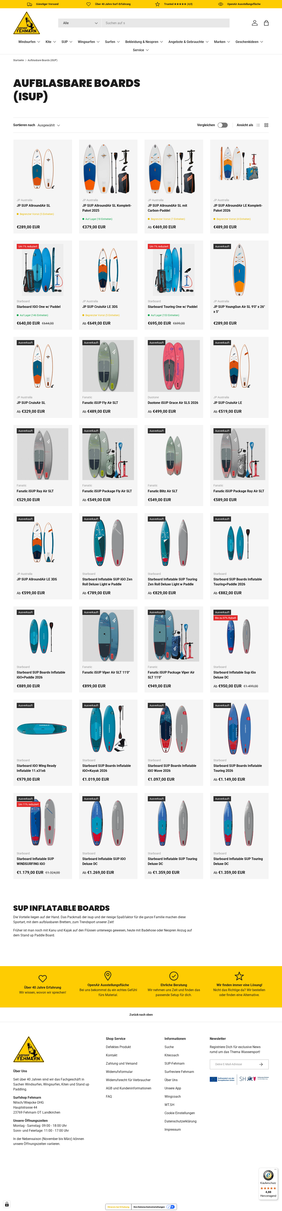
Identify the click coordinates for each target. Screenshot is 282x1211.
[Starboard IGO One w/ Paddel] (43, 270)
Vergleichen (206, 125)
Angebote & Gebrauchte (186, 42)
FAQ (109, 1096)
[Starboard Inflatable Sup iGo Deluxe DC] (239, 636)
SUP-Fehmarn (175, 1063)
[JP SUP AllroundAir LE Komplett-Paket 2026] (239, 169)
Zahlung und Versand (121, 1063)
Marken (219, 42)
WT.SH (169, 1105)
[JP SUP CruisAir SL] (43, 366)
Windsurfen (27, 42)
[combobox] (144, 23)
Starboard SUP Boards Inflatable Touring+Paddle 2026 (237, 581)
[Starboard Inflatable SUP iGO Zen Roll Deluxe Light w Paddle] (108, 542)
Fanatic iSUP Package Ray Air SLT (238, 491)
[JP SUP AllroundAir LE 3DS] (43, 542)
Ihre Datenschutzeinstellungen (149, 1207)
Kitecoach (172, 1055)
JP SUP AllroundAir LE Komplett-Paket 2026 (237, 208)
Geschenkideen (247, 42)
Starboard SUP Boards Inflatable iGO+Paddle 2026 (41, 674)
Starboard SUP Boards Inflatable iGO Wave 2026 (172, 768)
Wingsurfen (86, 42)
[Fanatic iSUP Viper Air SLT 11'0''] (108, 636)
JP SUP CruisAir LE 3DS (100, 307)
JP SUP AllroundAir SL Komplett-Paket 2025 (107, 208)
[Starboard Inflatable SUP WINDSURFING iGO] (43, 822)
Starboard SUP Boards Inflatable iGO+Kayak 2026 (106, 768)
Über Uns (171, 1080)
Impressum (173, 1130)
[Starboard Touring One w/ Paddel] (174, 270)
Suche (169, 1047)
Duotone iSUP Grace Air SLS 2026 (173, 403)
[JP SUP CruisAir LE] (239, 366)
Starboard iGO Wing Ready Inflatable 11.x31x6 (36, 768)
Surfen (110, 42)
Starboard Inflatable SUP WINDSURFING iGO (35, 861)
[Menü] (275, 1170)
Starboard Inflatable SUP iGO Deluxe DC (104, 861)
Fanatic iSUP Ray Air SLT (35, 491)
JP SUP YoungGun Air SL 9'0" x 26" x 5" (239, 309)
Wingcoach (173, 1096)
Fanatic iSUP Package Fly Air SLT (107, 491)
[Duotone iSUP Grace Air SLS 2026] (174, 366)
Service (138, 50)
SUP (65, 42)
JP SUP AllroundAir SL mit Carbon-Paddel (167, 208)
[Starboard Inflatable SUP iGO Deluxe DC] (108, 822)
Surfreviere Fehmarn (179, 1072)
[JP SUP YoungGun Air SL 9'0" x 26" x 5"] (239, 270)
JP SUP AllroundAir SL (33, 206)
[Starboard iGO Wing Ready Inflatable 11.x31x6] (43, 729)
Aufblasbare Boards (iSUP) (42, 60)
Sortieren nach (24, 125)
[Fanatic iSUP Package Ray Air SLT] (239, 454)
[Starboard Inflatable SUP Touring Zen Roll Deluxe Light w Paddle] (174, 542)
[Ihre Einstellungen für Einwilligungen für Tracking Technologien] (6, 1204)
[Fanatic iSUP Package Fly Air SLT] (108, 454)
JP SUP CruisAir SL (31, 403)
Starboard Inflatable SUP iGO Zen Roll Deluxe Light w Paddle (107, 581)
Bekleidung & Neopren (141, 42)
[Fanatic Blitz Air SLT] (174, 454)
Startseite (18, 60)
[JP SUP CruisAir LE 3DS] (108, 270)
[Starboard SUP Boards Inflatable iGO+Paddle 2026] (43, 636)
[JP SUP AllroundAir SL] (43, 169)
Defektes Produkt (118, 1047)
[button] (266, 22)
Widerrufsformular (119, 1072)
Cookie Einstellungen (180, 1113)
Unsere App (173, 1088)
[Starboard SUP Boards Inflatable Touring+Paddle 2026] (239, 542)
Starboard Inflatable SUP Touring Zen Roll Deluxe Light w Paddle (172, 581)
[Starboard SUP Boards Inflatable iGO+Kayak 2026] (108, 729)
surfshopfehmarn (31, 1187)
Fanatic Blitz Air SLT (163, 491)
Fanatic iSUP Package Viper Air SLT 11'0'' (171, 674)
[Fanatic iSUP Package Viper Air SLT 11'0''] (174, 636)
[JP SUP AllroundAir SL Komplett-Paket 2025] (108, 169)
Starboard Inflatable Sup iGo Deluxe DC (234, 674)
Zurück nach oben (141, 1014)
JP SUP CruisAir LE (227, 403)
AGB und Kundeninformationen (128, 1088)
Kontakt (111, 1055)
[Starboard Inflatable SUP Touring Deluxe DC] (174, 822)
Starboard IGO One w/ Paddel (38, 307)
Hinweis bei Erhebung (118, 1207)
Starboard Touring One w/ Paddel (172, 307)
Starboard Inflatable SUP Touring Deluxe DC (172, 861)
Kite (48, 42)
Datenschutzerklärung (181, 1121)
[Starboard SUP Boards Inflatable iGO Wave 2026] (174, 729)
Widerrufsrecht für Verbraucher (128, 1080)
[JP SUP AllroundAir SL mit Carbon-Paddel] (174, 169)
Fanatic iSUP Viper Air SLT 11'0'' (106, 672)
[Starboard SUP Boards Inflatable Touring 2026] (239, 729)
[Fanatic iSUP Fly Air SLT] (108, 366)
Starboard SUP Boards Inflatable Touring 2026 (237, 768)
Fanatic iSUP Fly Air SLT (100, 403)
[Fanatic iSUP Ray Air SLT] (43, 454)
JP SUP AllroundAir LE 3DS (37, 579)
